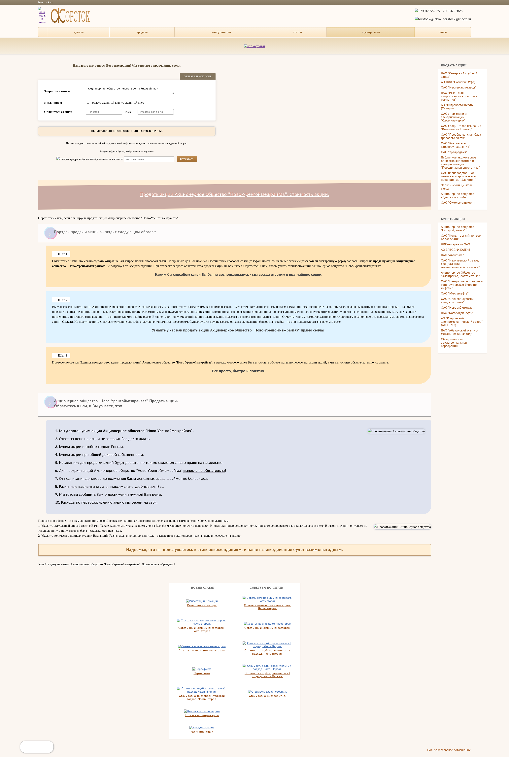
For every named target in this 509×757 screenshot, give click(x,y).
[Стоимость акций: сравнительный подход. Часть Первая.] (267, 667)
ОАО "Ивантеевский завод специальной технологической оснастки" (460, 264)
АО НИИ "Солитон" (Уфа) (458, 82)
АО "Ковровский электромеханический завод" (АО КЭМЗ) (462, 322)
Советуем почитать (266, 587)
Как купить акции (201, 731)
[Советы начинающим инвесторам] (267, 623)
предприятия (371, 32)
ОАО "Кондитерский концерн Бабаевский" (462, 237)
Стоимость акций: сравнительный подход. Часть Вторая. (267, 652)
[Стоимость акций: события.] (267, 691)
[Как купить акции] (201, 727)
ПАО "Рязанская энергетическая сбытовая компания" (459, 96)
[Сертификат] (201, 669)
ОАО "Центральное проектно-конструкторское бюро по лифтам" (462, 285)
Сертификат (202, 673)
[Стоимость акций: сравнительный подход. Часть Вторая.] (267, 644)
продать (142, 32)
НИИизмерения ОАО (455, 244)
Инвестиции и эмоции (202, 605)
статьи (297, 32)
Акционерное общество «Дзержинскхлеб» (457, 195)
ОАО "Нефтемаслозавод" (458, 87)
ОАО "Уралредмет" (454, 152)
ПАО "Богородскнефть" (457, 313)
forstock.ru (45, 2)
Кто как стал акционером (202, 715)
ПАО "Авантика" (452, 255)
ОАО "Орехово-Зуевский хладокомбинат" (458, 300)
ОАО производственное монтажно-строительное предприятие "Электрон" (458, 177)
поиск (443, 32)
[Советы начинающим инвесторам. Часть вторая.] (267, 599)
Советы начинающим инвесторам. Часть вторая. (267, 606)
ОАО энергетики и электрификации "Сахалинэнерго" (454, 117)
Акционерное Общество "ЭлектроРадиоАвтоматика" (460, 274)
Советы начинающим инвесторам (267, 627)
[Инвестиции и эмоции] (202, 600)
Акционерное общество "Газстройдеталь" (457, 228)
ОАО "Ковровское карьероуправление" (455, 145)
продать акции (100, 102)
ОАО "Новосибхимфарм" (458, 307)
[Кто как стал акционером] (202, 711)
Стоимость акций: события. (267, 695)
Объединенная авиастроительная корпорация (454, 343)
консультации (221, 32)
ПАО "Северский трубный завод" (459, 75)
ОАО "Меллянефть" (455, 293)
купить (79, 32)
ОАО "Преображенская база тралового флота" (461, 136)
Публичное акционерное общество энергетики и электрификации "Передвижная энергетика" (460, 162)
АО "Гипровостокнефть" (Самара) (457, 107)
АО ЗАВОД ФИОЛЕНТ (455, 250)
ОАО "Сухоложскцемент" (458, 202)
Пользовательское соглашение (449, 750)
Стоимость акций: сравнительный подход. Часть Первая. (267, 674)
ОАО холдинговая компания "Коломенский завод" (461, 127)
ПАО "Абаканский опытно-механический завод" (459, 332)
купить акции (123, 102)
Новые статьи (203, 587)
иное (141, 102)
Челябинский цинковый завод (458, 187)
